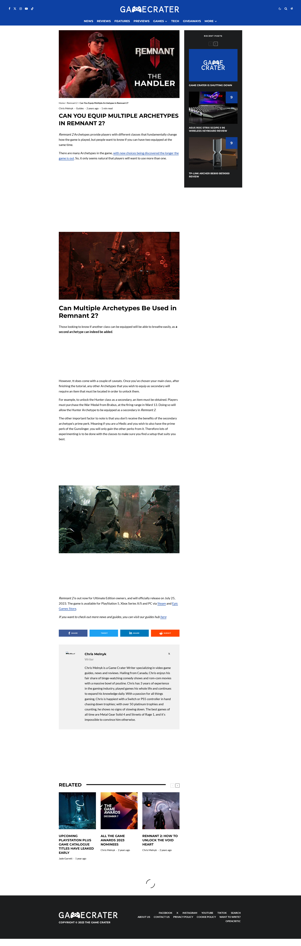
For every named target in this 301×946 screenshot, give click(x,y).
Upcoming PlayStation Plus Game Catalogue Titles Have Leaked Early (76, 844)
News (88, 21)
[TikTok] (32, 8)
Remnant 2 (72, 103)
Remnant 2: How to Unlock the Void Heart (160, 840)
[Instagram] (20, 8)
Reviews (104, 21)
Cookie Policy (206, 916)
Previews (141, 21)
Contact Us (162, 916)
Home (62, 103)
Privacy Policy (183, 916)
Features (122, 21)
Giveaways (192, 21)
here (163, 617)
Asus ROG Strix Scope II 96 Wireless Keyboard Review (208, 129)
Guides (80, 108)
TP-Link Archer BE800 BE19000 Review (209, 175)
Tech (175, 21)
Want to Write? (230, 916)
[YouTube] (26, 8)
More (209, 21)
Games (158, 21)
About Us (144, 916)
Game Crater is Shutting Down (210, 85)
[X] (15, 8)
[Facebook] (9, 8)
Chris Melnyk (66, 108)
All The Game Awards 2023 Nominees (113, 840)
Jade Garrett (65, 858)
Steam (161, 603)
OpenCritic (233, 921)
